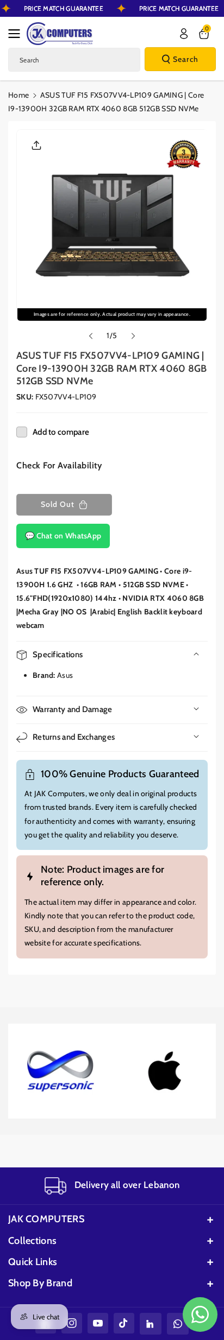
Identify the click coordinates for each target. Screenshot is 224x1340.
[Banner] (61, 1071)
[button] (17, 33)
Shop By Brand (40, 1283)
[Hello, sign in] (184, 33)
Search (185, 59)
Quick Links (32, 1262)
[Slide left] (91, 336)
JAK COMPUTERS (46, 1219)
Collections (32, 1241)
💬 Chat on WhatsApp (63, 536)
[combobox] (74, 59)
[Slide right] (133, 336)
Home (18, 95)
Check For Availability (59, 465)
